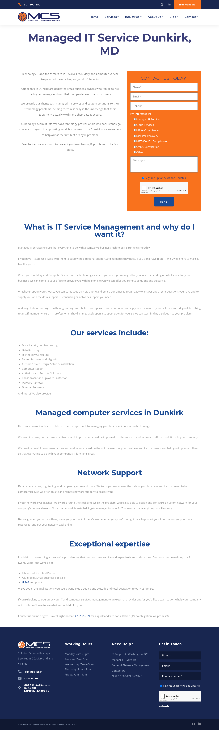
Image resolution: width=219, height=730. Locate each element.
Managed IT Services (148, 119)
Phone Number (172, 676)
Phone (137, 106)
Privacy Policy (71, 724)
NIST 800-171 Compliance (151, 141)
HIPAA (25, 582)
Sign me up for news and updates (165, 178)
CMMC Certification (147, 147)
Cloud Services (145, 125)
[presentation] (164, 188)
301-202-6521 (82, 616)
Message (139, 160)
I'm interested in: (140, 114)
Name (137, 87)
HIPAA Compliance (147, 130)
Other (139, 152)
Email (137, 96)
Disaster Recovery (147, 136)
